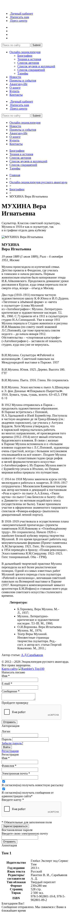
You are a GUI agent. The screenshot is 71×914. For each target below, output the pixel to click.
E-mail (7, 683)
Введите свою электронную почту (25, 833)
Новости (15, 77)
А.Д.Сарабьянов (32, 655)
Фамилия (9, 765)
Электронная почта (16, 773)
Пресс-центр (18, 20)
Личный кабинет (21, 13)
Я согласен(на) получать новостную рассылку (33, 785)
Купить (14, 91)
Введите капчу (13, 799)
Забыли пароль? (12, 743)
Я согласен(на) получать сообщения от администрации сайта (28, 794)
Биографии (24, 55)
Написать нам (19, 17)
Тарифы (22, 73)
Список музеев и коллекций (36, 66)
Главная (14, 175)
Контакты (16, 94)
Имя (6, 676)
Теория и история (29, 59)
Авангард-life (18, 84)
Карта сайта (10, 668)
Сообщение (11, 691)
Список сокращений (31, 70)
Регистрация (10, 751)
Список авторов (28, 62)
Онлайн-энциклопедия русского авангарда (38, 182)
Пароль (6, 739)
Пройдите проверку (15, 702)
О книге (15, 87)
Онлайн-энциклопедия (24, 52)
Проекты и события (22, 80)
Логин (6, 731)
